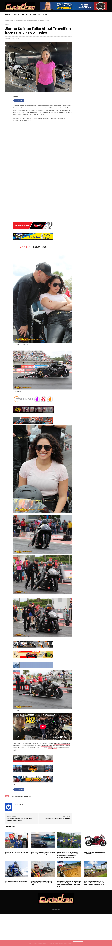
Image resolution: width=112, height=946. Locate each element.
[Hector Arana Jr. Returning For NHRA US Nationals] (16, 840)
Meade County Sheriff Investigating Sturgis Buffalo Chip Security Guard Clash (41, 883)
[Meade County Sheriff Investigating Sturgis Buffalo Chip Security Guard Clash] (43, 869)
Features (25, 14)
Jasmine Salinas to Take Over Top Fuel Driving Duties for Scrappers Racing (19, 819)
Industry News (35, 14)
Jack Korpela (8, 38)
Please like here (46, 746)
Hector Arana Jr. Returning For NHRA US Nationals (16, 853)
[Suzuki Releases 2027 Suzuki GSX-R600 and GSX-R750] (95, 840)
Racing (15, 14)
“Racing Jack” (52, 748)
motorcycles (27, 796)
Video (45, 14)
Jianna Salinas (19, 796)
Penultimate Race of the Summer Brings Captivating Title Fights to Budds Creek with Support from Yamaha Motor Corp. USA (69, 883)
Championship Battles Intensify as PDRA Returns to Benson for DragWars (43, 853)
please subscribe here (62, 743)
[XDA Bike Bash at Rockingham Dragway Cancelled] (16, 869)
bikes (13, 796)
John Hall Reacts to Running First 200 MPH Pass (57, 818)
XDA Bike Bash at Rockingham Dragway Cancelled (16, 882)
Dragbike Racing (9, 879)
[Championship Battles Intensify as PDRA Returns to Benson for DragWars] (43, 840)
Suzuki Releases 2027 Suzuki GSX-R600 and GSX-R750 (95, 853)
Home (6, 14)
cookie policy (67, 943)
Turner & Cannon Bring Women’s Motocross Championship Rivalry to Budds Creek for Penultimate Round (94, 883)
